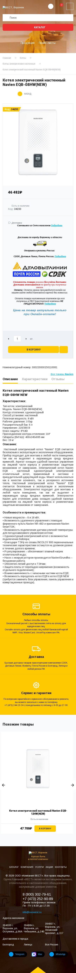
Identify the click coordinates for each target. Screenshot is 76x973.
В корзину (34, 349)
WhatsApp (60, 954)
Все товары (62, 374)
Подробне (56, 225)
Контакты (61, 867)
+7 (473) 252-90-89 (38, 899)
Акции (50, 867)
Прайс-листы (47, 42)
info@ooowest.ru (32, 912)
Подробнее (60, 256)
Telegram (19, 954)
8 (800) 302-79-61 (37, 894)
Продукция (27, 42)
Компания (27, 867)
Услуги (39, 867)
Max (40, 954)
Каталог (39, 27)
